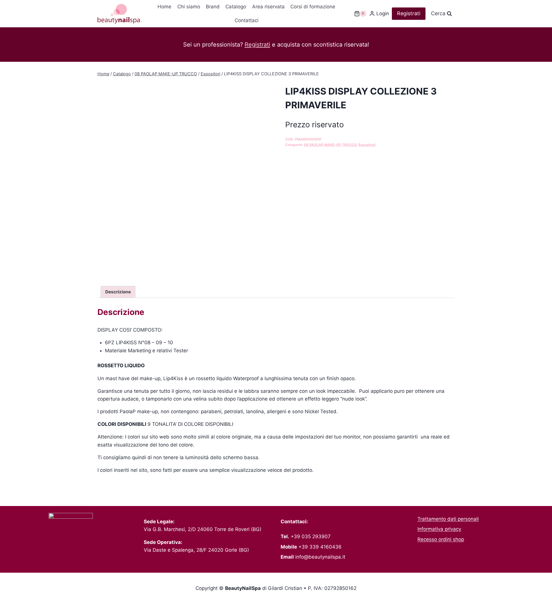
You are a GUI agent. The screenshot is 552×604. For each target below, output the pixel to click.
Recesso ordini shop (440, 539)
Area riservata (268, 6)
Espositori (367, 145)
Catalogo (235, 6)
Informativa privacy (439, 529)
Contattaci (246, 20)
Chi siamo (188, 6)
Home (164, 6)
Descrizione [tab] (118, 292)
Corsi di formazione (312, 6)
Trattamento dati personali (448, 519)
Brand (213, 6)
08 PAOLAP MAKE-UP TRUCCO (330, 145)
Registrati (408, 13)
